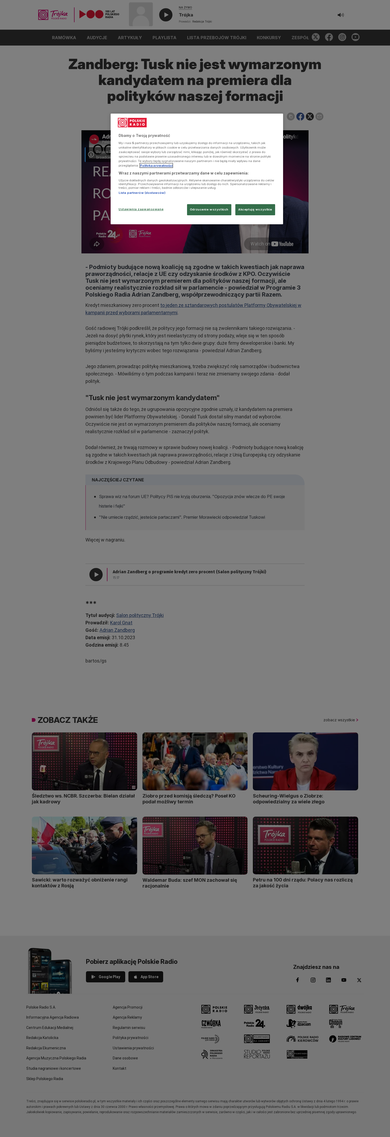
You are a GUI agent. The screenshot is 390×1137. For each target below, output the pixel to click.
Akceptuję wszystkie (255, 209)
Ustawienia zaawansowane (141, 209)
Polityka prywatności (156, 165)
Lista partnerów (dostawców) (142, 193)
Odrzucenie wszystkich (209, 209)
